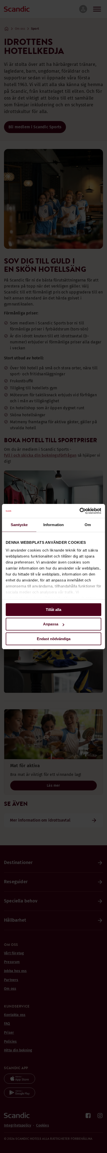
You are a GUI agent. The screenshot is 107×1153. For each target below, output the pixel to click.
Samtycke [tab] (19, 525)
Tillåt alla (53, 609)
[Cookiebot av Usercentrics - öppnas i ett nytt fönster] (79, 511)
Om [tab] (88, 525)
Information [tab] (53, 525)
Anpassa (50, 624)
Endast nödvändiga (53, 639)
